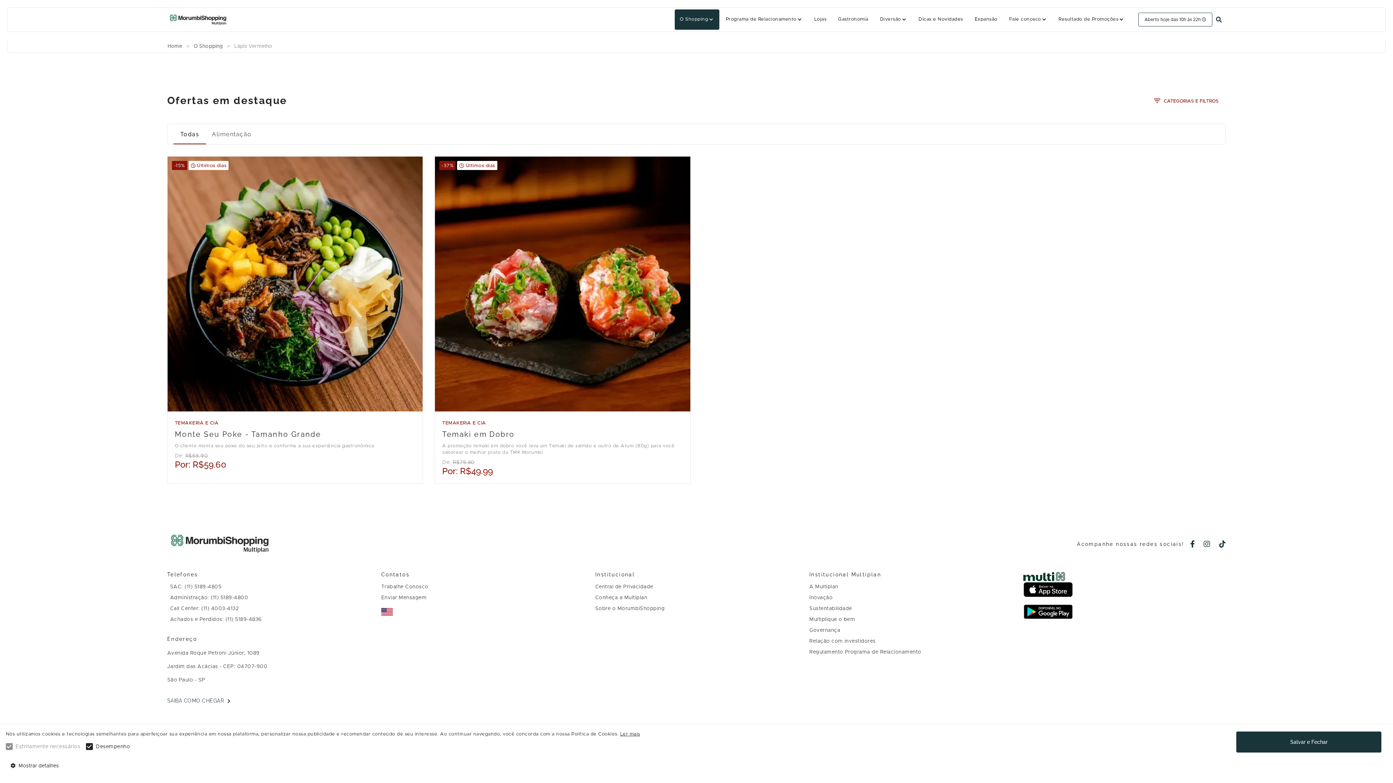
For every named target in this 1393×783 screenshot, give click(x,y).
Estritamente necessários (48, 746)
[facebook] (1192, 545)
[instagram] (1207, 545)
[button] (697, 19)
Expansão (986, 19)
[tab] (189, 134)
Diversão (890, 19)
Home (175, 46)
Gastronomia (853, 19)
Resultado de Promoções (1088, 19)
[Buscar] (1219, 20)
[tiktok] (1222, 545)
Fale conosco (1025, 19)
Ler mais (630, 734)
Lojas (820, 19)
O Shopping (694, 19)
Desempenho (113, 746)
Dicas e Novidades (941, 19)
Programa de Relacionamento (761, 19)
